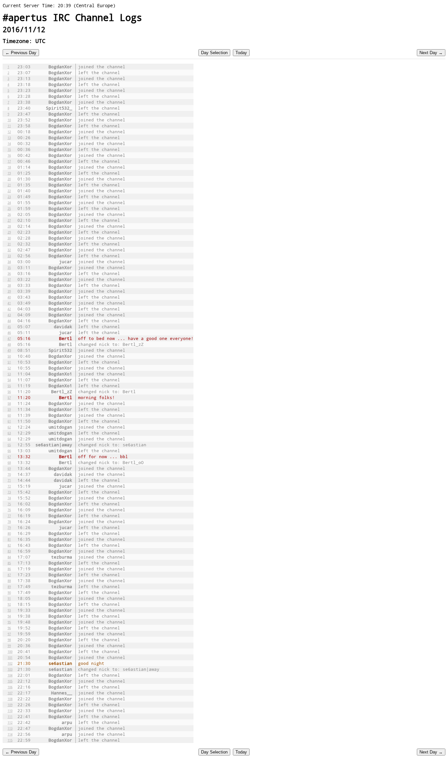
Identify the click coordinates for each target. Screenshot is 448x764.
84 (9, 557)
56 (9, 391)
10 (9, 120)
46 (9, 332)
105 (10, 681)
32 (9, 250)
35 (9, 267)
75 (9, 504)
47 (9, 338)
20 (9, 179)
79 (9, 527)
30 (9, 238)
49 (9, 350)
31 (9, 244)
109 (10, 705)
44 (9, 321)
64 (9, 439)
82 (9, 545)
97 (9, 634)
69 (9, 468)
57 (9, 397)
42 (9, 309)
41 (9, 303)
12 (9, 132)
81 (9, 539)
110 (10, 710)
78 (9, 521)
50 (9, 356)
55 (9, 386)
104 (10, 675)
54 (9, 380)
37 (9, 279)
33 (9, 256)
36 (9, 273)
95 (9, 622)
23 (9, 197)
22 (9, 191)
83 (9, 551)
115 (10, 740)
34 (9, 262)
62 (9, 427)
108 (10, 699)
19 (9, 173)
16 (9, 155)
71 (9, 480)
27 (9, 220)
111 (10, 716)
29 (9, 232)
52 (9, 368)
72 (9, 486)
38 (9, 285)
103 (10, 669)
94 (9, 616)
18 (9, 167)
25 (9, 208)
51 (9, 362)
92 (9, 604)
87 (9, 575)
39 (9, 291)
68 (9, 462)
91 (9, 598)
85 (9, 563)
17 (9, 161)
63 (9, 433)
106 (10, 687)
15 (9, 149)
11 (9, 126)
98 (9, 640)
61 (9, 421)
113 (10, 728)
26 (9, 214)
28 (9, 226)
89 (9, 586)
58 (9, 403)
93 (9, 610)
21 (9, 185)
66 (9, 451)
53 (9, 374)
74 (9, 498)
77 (9, 516)
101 (10, 657)
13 (9, 137)
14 (9, 143)
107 (10, 693)
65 (9, 445)
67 (9, 456)
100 (10, 651)
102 (10, 663)
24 (9, 202)
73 (9, 492)
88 (9, 581)
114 (10, 734)
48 (9, 344)
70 (9, 474)
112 (10, 722)
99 (9, 645)
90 (9, 592)
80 (9, 533)
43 (9, 315)
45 (9, 327)
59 (9, 409)
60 (9, 415)
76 (9, 510)
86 (9, 569)
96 (9, 628)
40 (9, 297)
